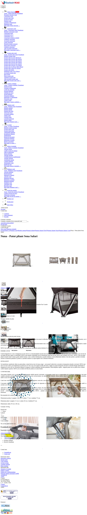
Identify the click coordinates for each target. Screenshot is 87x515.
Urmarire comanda (6, 221)
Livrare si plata (5, 463)
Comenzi (6, 213)
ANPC (2, 476)
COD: (2, 289)
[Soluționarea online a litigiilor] (9, 499)
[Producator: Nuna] (4, 295)
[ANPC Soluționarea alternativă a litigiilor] (9, 493)
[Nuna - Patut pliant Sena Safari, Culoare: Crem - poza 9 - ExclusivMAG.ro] (22, 448)
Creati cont (7, 454)
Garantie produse (5, 464)
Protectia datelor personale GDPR (10, 473)
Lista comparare (8, 215)
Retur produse (4, 466)
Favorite (6, 216)
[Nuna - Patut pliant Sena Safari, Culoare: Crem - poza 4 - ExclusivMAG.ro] (63, 322)
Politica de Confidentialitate (8, 472)
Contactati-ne (4, 486)
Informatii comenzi (6, 458)
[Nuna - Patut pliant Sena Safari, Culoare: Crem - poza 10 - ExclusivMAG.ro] (63, 448)
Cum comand (4, 461)
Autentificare (4, 223)
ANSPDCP (4, 475)
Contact (3, 484)
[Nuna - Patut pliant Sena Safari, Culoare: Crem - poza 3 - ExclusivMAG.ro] (22, 322)
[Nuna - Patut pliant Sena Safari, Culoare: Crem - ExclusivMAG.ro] (22, 280)
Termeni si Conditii (6, 469)
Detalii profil (4, 460)
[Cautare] (27, 221)
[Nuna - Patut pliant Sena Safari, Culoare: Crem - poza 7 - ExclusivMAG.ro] (22, 406)
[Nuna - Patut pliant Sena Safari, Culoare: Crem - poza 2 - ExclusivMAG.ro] (63, 280)
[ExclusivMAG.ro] (10, 4)
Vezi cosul (3, 229)
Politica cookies (5, 470)
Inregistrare (11, 223)
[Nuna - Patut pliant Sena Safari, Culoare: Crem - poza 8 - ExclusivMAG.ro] (63, 406)
